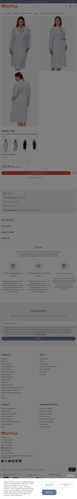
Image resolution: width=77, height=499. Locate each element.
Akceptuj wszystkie (49, 492)
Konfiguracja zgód (65, 484)
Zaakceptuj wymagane (49, 484)
